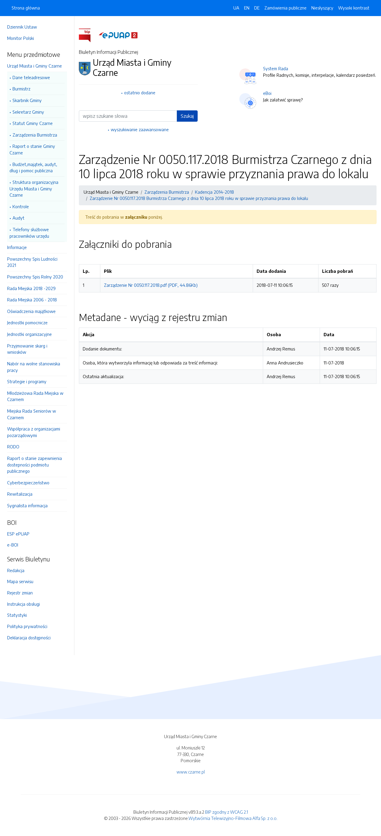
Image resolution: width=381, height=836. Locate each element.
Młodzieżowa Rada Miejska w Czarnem (35, 396)
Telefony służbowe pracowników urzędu (29, 233)
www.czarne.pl (191, 771)
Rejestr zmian (20, 592)
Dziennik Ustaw (22, 26)
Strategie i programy (26, 381)
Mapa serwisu (20, 581)
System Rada (275, 68)
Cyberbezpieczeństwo (28, 482)
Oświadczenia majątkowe (31, 311)
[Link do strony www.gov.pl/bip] (88, 34)
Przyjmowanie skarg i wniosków (27, 349)
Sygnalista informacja (27, 505)
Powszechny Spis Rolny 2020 (35, 276)
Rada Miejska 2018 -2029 (31, 288)
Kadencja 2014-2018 (214, 192)
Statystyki (17, 615)
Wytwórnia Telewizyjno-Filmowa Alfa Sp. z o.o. (232, 818)
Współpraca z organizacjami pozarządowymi (33, 432)
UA (236, 7)
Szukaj (187, 116)
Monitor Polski (20, 38)
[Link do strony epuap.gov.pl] (118, 34)
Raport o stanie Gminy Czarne (32, 149)
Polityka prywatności (27, 626)
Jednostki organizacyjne (29, 334)
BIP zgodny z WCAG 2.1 (226, 812)
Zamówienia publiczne (285, 7)
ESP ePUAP (18, 533)
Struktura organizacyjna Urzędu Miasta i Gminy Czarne (34, 188)
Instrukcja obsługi (23, 604)
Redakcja (15, 570)
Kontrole (21, 206)
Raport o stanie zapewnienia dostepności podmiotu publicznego (34, 464)
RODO (13, 446)
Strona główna (26, 7)
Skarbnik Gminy (27, 100)
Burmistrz (21, 88)
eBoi (267, 93)
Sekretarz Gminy (28, 112)
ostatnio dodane (139, 92)
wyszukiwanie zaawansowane (140, 129)
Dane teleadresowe (31, 77)
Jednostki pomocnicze (27, 322)
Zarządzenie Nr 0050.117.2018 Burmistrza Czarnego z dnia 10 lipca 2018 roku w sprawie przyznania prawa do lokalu (199, 198)
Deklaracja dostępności (29, 637)
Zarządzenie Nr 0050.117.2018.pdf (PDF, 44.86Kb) (151, 285)
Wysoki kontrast (353, 7)
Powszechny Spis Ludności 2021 (32, 262)
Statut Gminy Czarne (33, 123)
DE (257, 7)
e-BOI (12, 544)
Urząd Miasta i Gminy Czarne (34, 65)
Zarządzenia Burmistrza (35, 134)
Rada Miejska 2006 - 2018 (32, 299)
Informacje (17, 247)
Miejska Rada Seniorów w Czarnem (31, 414)
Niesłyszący (322, 7)
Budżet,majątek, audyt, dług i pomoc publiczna (33, 167)
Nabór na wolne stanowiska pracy (33, 367)
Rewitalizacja (19, 494)
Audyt (18, 217)
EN (246, 7)
